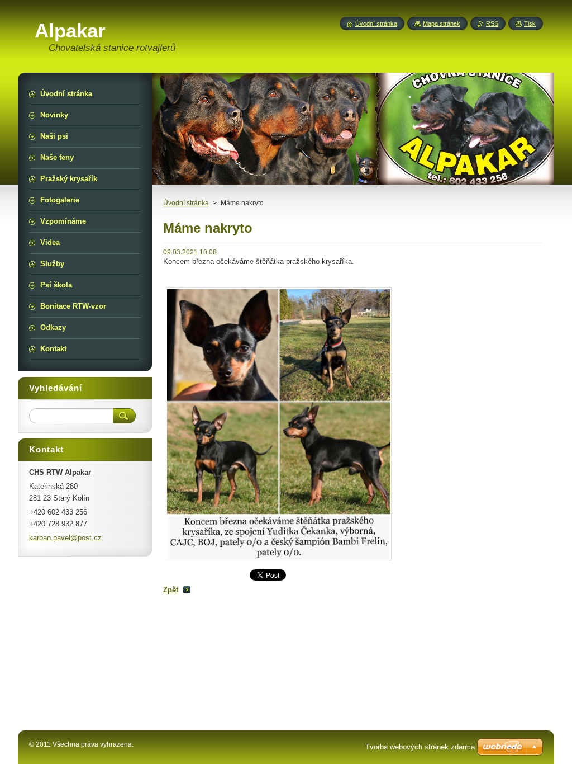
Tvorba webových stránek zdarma (420, 747)
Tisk (530, 23)
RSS (492, 23)
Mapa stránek (441, 23)
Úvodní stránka (186, 203)
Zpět (170, 590)
